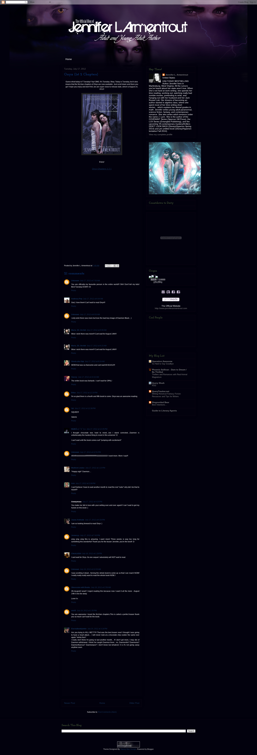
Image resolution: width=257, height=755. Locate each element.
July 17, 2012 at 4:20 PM (92, 502)
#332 (154, 385)
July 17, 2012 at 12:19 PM (87, 393)
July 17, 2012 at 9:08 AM (96, 330)
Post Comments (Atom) (107, 712)
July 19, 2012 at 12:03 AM (90, 569)
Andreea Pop (76, 299)
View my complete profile (160, 134)
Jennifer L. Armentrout (176, 75)
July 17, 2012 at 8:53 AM (90, 314)
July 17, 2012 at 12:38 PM (85, 408)
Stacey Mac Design (128, 749)
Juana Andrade (77, 520)
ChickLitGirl (76, 554)
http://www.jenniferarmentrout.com (171, 308)
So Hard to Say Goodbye (163, 364)
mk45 (73, 611)
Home (68, 59)
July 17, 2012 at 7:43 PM (90, 535)
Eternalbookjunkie (79, 629)
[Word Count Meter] (158, 276)
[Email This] (106, 265)
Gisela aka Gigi (77, 361)
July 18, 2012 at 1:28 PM (92, 554)
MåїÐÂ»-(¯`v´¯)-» (78, 429)
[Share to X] (112, 265)
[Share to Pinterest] (117, 265)
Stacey (74, 377)
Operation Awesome (162, 361)
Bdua (73, 393)
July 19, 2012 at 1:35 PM (87, 611)
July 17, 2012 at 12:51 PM (90, 452)
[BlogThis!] (109, 265)
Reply (73, 290)
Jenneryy (75, 535)
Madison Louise (77, 468)
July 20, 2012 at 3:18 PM (97, 629)
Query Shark (158, 383)
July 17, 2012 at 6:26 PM (95, 520)
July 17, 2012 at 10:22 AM (88, 377)
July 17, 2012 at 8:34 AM (93, 299)
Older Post (134, 703)
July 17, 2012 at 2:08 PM (85, 483)
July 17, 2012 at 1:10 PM (95, 468)
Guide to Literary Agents (164, 410)
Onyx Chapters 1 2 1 (102, 169)
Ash (73, 483)
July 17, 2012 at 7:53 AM (90, 281)
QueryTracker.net (160, 391)
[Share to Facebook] (114, 265)
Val (72, 408)
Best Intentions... (159, 405)
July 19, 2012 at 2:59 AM (101, 587)
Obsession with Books (80, 587)
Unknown (75, 281)
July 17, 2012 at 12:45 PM (97, 429)
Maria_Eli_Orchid (78, 330)
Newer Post (69, 703)
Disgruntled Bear (160, 402)
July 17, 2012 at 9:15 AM (96, 346)
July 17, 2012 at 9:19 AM (95, 361)
